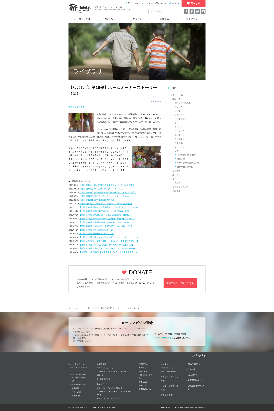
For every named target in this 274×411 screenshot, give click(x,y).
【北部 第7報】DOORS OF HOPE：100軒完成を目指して (105, 215)
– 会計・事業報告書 (168, 372)
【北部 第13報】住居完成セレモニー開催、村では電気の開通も (107, 192)
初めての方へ (194, 364)
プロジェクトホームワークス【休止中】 (112, 372)
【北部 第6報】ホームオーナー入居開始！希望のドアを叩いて (107, 219)
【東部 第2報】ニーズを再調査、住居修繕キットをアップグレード (109, 241)
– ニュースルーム (167, 368)
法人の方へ (143, 386)
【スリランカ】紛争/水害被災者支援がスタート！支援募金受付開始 (109, 252)
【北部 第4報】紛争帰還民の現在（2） (96, 230)
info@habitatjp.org (162, 338)
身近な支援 (143, 382)
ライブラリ (166, 364)
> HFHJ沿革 (76, 392)
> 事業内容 (76, 396)
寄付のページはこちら (180, 283)
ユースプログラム (103, 379)
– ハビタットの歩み (78, 374)
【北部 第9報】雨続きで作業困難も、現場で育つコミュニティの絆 (109, 207)
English (175, 3)
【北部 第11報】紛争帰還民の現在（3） (97, 200)
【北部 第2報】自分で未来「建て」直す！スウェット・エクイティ (109, 237)
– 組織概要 (74, 388)
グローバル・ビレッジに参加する (109, 388)
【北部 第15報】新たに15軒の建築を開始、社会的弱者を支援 (106, 185)
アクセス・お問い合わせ (155, 3)
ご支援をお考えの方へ (196, 388)
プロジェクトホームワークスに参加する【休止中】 (114, 393)
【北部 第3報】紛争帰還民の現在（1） (96, 233)
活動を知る (102, 364)
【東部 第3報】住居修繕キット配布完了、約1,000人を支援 (105, 226)
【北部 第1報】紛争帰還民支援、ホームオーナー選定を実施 (106, 245)
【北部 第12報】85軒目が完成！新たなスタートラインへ (104, 196)
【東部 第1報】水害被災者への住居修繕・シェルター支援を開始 (108, 248)
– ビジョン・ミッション (78, 369)
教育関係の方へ (145, 389)
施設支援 (100, 375)
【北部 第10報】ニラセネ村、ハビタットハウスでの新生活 (105, 203)
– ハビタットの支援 (78, 385)
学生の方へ (193, 369)
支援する (143, 364)
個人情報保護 (167, 395)
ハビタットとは (77, 364)
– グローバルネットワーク (78, 379)
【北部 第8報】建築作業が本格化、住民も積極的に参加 (104, 211)
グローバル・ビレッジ (105, 368)
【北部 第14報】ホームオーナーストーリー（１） (101, 189)
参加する (101, 384)
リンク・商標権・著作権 (170, 388)
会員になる (143, 372)
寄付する (142, 368)
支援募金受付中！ (76, 107)
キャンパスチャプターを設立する (109, 398)
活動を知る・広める (146, 376)
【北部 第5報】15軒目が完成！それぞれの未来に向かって (105, 222)
